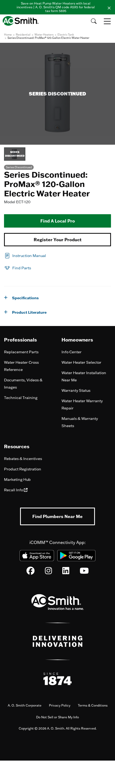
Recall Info (14, 490)
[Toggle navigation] (108, 21)
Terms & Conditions (93, 705)
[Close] (109, 7)
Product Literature (29, 312)
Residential (23, 34)
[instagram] (48, 572)
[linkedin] (65, 572)
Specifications (25, 298)
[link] (25, 255)
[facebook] (30, 572)
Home (8, 34)
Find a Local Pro (57, 221)
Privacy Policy (59, 705)
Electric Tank (65, 34)
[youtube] (84, 572)
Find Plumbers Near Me (57, 516)
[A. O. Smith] (22, 21)
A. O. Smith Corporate (24, 705)
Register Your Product (58, 239)
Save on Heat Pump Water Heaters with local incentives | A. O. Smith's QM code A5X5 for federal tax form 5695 (56, 7)
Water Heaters (43, 34)
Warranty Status (76, 390)
